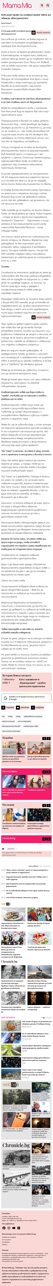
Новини (4, 1245)
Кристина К (6, 23)
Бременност (27, 1027)
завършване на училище (33, 716)
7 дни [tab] (43, 1018)
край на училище (8, 721)
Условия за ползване (9, 1237)
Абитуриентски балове (11, 726)
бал (3, 716)
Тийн (24, 1063)
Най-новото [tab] (33, 866)
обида (10, 716)
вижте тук (15, 1259)
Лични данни (6, 1240)
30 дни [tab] (48, 1018)
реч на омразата (24, 721)
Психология (26, 1039)
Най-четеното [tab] (45, 866)
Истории (7, 675)
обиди (18, 716)
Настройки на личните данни (12, 1261)
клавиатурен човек (31, 726)
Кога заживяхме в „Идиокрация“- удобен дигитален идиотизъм (32, 683)
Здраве (24, 1051)
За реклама (6, 1242)
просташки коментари (11, 731)
